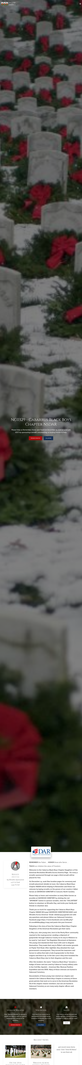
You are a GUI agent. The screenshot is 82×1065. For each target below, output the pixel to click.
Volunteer (48, 438)
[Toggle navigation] (80, 4)
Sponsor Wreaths (35, 438)
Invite (66, 1022)
